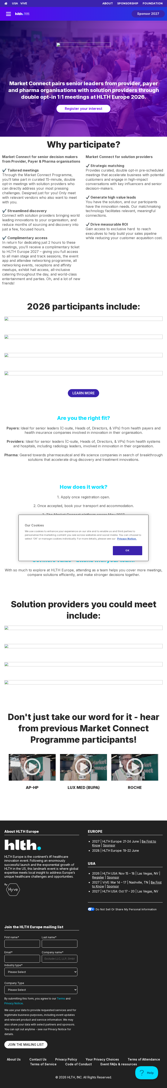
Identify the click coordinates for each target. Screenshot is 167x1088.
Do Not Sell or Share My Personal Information (126, 909)
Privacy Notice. (127, 538)
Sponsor (109, 845)
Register (98, 877)
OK (127, 550)
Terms (61, 998)
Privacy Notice (13, 1003)
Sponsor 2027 (148, 13)
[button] (32, 767)
